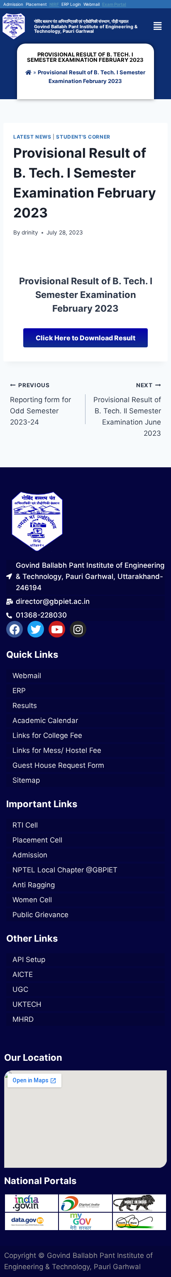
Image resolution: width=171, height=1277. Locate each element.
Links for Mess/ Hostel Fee (56, 750)
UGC (20, 989)
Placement (36, 4)
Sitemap (26, 780)
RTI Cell (25, 825)
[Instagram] (78, 629)
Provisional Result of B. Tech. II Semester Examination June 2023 (127, 409)
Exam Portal (114, 4)
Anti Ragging (33, 885)
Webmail (91, 4)
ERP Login (71, 4)
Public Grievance (40, 915)
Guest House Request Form (58, 765)
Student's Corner (83, 137)
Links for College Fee (47, 735)
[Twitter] (35, 629)
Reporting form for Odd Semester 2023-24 (40, 404)
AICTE (22, 974)
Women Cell (32, 900)
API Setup (28, 959)
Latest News (32, 137)
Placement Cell (37, 840)
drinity (30, 232)
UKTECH (27, 1004)
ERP (19, 690)
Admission (13, 4)
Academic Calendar (45, 720)
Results (24, 705)
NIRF (54, 4)
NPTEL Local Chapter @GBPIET (64, 870)
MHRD (23, 1019)
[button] (161, 26)
